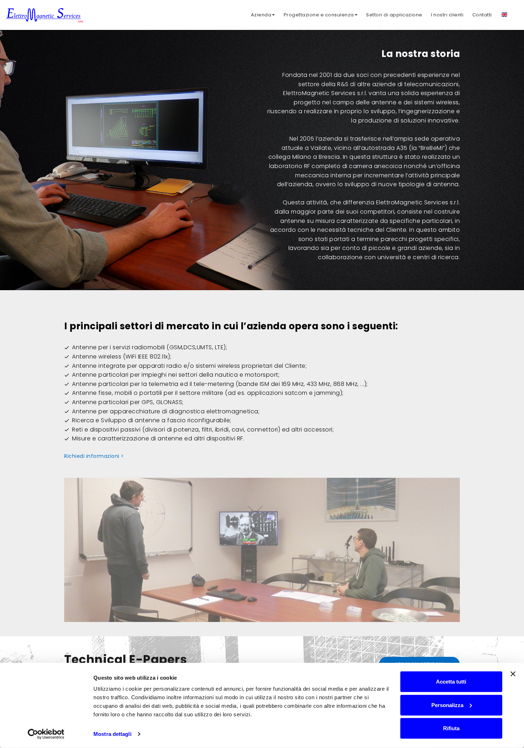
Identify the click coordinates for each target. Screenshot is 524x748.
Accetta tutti (451, 682)
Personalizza (447, 705)
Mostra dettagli (112, 734)
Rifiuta (451, 728)
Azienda (261, 14)
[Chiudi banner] (512, 673)
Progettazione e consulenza (319, 14)
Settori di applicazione (394, 14)
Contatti (482, 14)
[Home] (44, 13)
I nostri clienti (447, 14)
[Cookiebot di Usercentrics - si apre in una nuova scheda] (46, 734)
